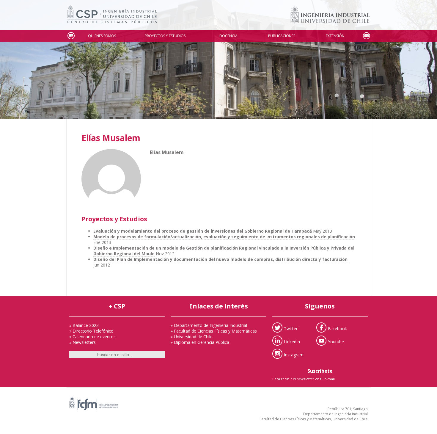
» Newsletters (82, 342)
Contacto (366, 35)
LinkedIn (292, 341)
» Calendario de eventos (92, 336)
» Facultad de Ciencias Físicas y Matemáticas (214, 331)
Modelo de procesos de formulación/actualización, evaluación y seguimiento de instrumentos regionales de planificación (224, 236)
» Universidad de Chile (192, 336)
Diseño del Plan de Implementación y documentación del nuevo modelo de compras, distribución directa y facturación (220, 259)
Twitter (291, 328)
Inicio (70, 35)
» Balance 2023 (84, 325)
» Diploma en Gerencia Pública (200, 342)
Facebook (337, 328)
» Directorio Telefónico (91, 331)
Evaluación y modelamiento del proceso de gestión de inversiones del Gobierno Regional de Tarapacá (202, 231)
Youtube (336, 341)
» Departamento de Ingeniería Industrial (209, 325)
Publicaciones (281, 35)
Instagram (294, 355)
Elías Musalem (110, 137)
